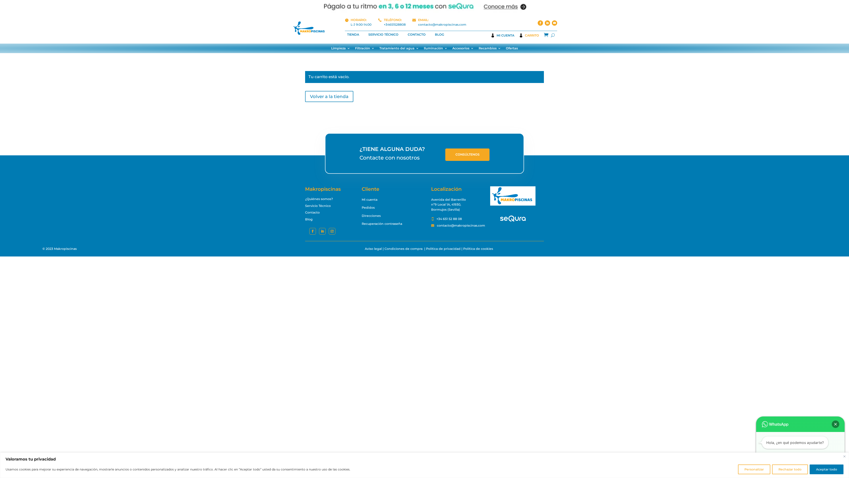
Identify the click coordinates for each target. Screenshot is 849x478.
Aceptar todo (826, 469)
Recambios (488, 48)
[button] (835, 424)
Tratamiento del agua (397, 48)
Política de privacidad (443, 249)
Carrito (532, 35)
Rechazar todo (789, 469)
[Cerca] (844, 456)
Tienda (353, 35)
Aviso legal (373, 249)
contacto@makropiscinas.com (442, 25)
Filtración (362, 48)
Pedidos (368, 208)
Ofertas (512, 48)
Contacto (417, 35)
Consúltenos (467, 154)
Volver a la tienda (329, 96)
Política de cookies (478, 249)
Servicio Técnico (383, 35)
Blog (439, 35)
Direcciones (371, 216)
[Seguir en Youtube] (554, 23)
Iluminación (433, 48)
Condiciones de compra (403, 249)
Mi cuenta (505, 35)
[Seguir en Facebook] (540, 23)
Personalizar (754, 469)
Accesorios (460, 48)
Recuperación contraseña (382, 224)
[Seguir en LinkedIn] (547, 23)
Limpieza (338, 48)
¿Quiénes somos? (319, 199)
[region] (424, 465)
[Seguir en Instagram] (332, 231)
